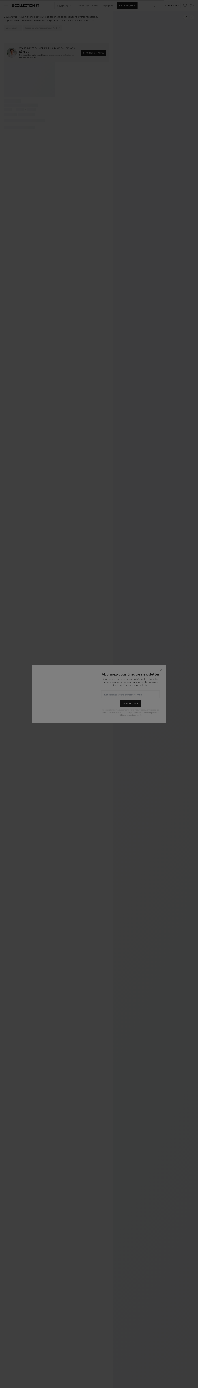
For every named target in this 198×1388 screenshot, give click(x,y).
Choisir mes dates (99, 713)
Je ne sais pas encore (99, 720)
